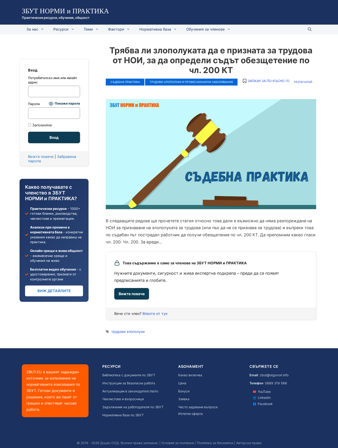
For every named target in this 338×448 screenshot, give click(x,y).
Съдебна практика (125, 82)
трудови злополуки (128, 331)
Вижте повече (132, 293)
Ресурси (61, 29)
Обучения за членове (205, 29)
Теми (88, 29)
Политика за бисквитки (215, 443)
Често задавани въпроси (198, 407)
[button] (265, 81)
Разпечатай (303, 82)
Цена (182, 383)
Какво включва (190, 375)
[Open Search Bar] (309, 29)
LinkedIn (264, 397)
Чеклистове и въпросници (123, 399)
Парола (34, 104)
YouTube (264, 392)
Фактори (116, 29)
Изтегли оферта (190, 414)
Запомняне (41, 125)
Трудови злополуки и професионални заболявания (191, 82)
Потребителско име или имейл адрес (52, 80)
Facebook (265, 404)
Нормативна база (155, 29)
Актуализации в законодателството (130, 391)
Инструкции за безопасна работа (128, 383)
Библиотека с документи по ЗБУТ (128, 375)
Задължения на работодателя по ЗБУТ (132, 407)
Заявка (183, 399)
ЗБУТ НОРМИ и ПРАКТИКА (65, 11)
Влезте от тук (155, 313)
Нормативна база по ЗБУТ (123, 415)
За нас (32, 29)
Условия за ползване (177, 443)
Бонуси (183, 391)
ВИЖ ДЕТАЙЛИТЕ (54, 290)
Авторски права (248, 443)
